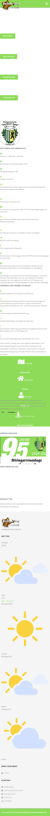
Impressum (34, 416)
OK (3, 412)
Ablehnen (11, 412)
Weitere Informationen (20, 416)
